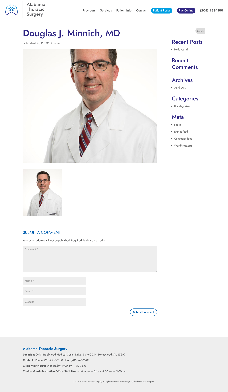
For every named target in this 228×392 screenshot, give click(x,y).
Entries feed (181, 132)
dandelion (30, 43)
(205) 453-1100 (211, 11)
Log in (177, 125)
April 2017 (180, 88)
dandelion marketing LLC (144, 381)
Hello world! (181, 50)
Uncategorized (182, 106)
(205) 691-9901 (80, 360)
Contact (141, 11)
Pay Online (186, 10)
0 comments (56, 43)
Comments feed (183, 139)
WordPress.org (183, 146)
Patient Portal (161, 10)
